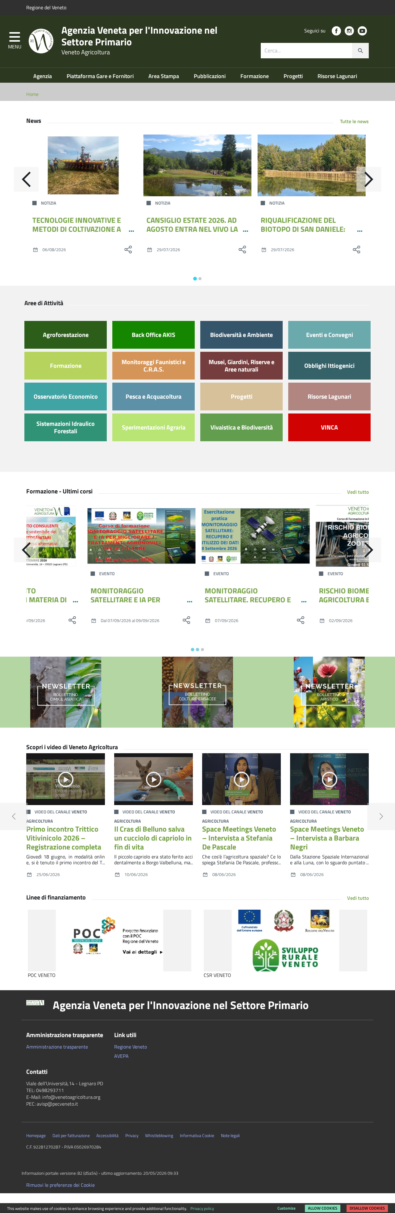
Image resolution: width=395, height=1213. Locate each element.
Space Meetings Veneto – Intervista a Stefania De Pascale (239, 837)
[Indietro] (26, 179)
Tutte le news (354, 121)
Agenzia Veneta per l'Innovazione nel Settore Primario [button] (181, 1005)
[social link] (336, 31)
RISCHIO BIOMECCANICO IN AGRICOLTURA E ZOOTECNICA (308, 595)
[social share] (128, 249)
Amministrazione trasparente (57, 1046)
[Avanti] (368, 179)
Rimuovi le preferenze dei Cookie (60, 1185)
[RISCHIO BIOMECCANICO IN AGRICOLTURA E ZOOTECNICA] (312, 536)
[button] (14, 41)
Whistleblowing (159, 1135)
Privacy (132, 1135)
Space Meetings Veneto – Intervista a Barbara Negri (327, 837)
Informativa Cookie (197, 1135)
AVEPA (121, 1056)
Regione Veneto (130, 1046)
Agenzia (43, 76)
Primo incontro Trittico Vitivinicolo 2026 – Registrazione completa (63, 837)
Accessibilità (107, 1135)
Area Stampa (164, 76)
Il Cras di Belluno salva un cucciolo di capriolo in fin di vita (153, 837)
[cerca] (360, 51)
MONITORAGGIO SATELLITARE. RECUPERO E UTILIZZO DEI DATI (190, 599)
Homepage (36, 1135)
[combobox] (315, 50)
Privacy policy (202, 1208)
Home (32, 94)
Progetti (294, 76)
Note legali (230, 1135)
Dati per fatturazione (71, 1135)
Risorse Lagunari (337, 76)
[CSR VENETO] (285, 940)
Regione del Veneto (46, 7)
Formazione (255, 76)
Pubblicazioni (210, 76)
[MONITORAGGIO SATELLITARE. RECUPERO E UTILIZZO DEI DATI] (197, 536)
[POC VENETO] (109, 940)
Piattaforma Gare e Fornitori (101, 76)
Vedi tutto (358, 492)
